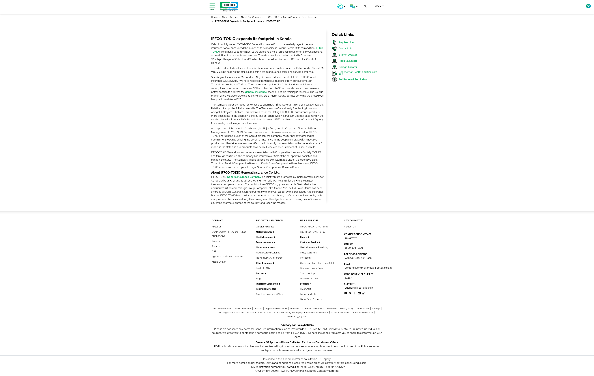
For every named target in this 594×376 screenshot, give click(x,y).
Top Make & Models (266, 289)
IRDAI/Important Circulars (259, 312)
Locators (304, 284)
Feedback (295, 308)
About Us (216, 226)
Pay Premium (347, 42)
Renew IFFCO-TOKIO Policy (314, 226)
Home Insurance (264, 247)
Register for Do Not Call (276, 308)
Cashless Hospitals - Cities (269, 294)
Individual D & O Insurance (269, 258)
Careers (216, 241)
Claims (304, 237)
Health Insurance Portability (314, 247)
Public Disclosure (243, 308)
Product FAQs (263, 268)
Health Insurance (265, 237)
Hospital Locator (348, 60)
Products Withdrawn (341, 312)
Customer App (307, 273)
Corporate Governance (314, 308)
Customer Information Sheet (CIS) (317, 263)
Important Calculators (267, 284)
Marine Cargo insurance (268, 252)
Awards (216, 246)
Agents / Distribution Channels (227, 256)
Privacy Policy (347, 308)
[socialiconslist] (346, 292)
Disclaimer (332, 308)
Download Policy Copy (311, 268)
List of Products (308, 294)
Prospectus (306, 258)
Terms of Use (362, 308)
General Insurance (265, 226)
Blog (258, 278)
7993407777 (351, 238)
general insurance (256, 92)
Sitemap (376, 308)
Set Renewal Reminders (353, 79)
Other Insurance (264, 263)
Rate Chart (305, 289)
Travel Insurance (264, 242)
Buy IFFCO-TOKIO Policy (312, 232)
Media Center (219, 262)
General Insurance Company (244, 176)
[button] (341, 6)
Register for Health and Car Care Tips (358, 73)
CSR (214, 251)
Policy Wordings (308, 252)
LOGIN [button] (377, 6)
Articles (260, 273)
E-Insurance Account (363, 312)
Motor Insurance (264, 232)
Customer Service (309, 242)
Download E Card (309, 278)
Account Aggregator (296, 316)
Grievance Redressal (222, 308)
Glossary (258, 308)
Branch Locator (348, 54)
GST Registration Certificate (232, 312)
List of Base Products (311, 299)
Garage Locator (348, 67)
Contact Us (345, 48)
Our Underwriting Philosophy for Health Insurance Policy (301, 312)
